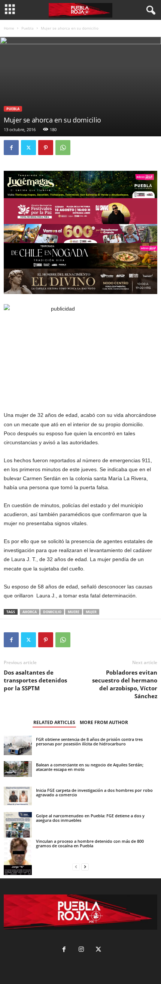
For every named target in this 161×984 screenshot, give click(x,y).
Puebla (27, 28)
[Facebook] (11, 147)
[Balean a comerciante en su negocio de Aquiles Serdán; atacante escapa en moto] (18, 769)
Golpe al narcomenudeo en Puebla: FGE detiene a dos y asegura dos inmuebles (90, 818)
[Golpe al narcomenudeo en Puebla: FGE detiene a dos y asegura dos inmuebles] (18, 829)
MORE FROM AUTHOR (104, 722)
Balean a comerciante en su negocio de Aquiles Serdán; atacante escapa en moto (89, 767)
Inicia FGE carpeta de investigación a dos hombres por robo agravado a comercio (94, 792)
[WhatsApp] (62, 147)
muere (73, 611)
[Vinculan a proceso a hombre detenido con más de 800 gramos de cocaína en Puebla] (18, 856)
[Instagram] (81, 950)
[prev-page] (76, 867)
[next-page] (85, 867)
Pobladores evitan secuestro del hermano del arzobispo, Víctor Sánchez (124, 684)
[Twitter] (28, 147)
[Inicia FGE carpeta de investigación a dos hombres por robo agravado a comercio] (18, 796)
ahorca (29, 611)
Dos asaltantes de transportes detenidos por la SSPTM (35, 680)
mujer (91, 611)
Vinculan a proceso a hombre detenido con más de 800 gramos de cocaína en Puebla (90, 843)
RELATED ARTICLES (54, 722)
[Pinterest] (45, 147)
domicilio (52, 611)
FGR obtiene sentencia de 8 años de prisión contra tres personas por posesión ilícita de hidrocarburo (89, 741)
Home (9, 28)
